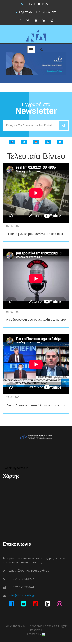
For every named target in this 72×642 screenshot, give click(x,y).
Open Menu (31, 49)
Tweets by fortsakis (15, 468)
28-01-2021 (13, 397)
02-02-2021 (13, 226)
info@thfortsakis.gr (22, 595)
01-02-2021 (13, 312)
